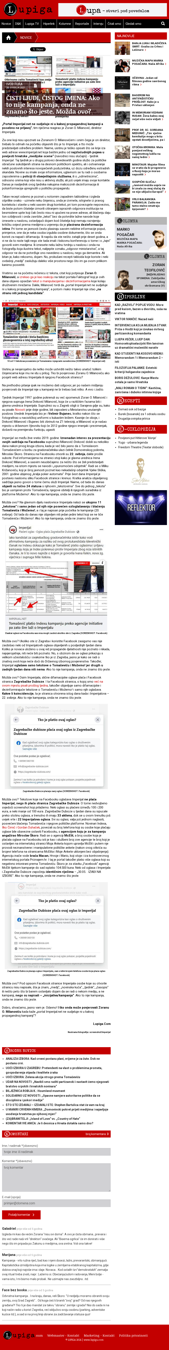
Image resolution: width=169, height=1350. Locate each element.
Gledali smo (133, 24)
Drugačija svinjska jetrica (134, 418)
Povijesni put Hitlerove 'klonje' (137, 438)
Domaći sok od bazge (132, 409)
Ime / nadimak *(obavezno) (20, 1145)
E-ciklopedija (136, 429)
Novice (26, 38)
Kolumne (65, 24)
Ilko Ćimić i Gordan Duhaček (21, 827)
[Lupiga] (28, 8)
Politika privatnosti (133, 1335)
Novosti (20, 410)
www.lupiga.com (93, 1339)
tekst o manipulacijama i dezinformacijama (61, 281)
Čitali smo (114, 24)
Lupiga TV (32, 24)
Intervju (98, 24)
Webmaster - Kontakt (63, 1335)
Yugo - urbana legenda (133, 442)
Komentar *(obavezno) (17, 1161)
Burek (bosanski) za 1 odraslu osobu (141, 414)
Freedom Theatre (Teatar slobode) (140, 447)
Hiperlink (49, 24)
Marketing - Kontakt (99, 1335)
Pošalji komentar (20, 1214)
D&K (18, 24)
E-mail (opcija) (11, 1197)
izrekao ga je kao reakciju (37, 277)
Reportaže (82, 24)
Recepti (128, 401)
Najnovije (125, 36)
